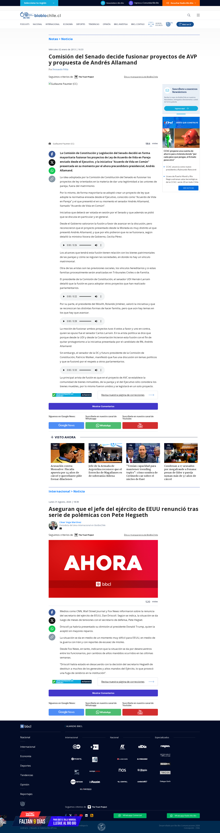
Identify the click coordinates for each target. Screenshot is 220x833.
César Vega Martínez (70, 522)
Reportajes (26, 794)
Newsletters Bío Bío (115, 3)
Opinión (106, 24)
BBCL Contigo (138, 24)
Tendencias (94, 24)
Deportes (80, 24)
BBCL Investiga (121, 24)
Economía (68, 24)
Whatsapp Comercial (132, 815)
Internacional (53, 24)
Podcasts (24, 24)
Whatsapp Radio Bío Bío (185, 815)
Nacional (37, 24)
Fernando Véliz (60, 69)
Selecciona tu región (35, 2)
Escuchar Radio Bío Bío (182, 3)
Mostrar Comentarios (103, 406)
